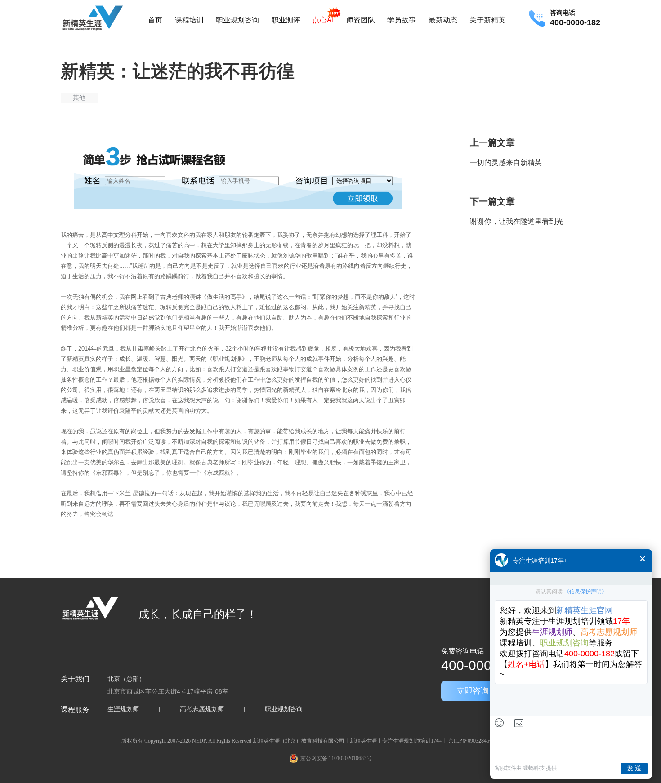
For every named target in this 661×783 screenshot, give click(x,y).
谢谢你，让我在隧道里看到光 (516, 221)
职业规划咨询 (237, 20)
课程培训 (189, 20)
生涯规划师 (123, 709)
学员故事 (401, 20)
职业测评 (286, 20)
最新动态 (443, 20)
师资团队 (360, 20)
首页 (155, 20)
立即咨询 (472, 690)
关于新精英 (487, 20)
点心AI (323, 20)
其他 (79, 97)
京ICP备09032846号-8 (473, 741)
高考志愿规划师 (202, 709)
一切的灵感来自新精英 (506, 162)
